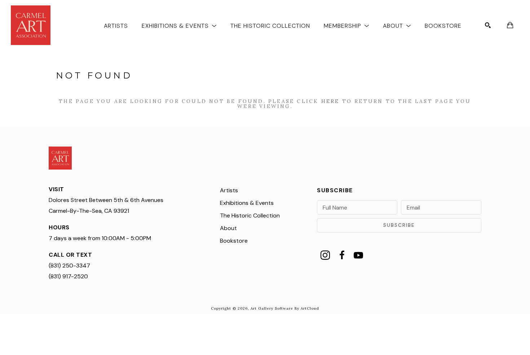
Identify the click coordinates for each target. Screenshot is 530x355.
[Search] (488, 25)
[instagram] (325, 255)
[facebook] (341, 255)
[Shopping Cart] (510, 25)
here (330, 101)
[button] (179, 25)
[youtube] (358, 255)
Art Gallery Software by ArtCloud (285, 308)
